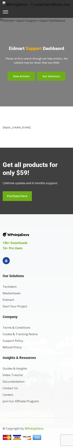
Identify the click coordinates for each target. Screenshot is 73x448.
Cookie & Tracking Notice (20, 334)
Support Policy (13, 341)
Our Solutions (51, 76)
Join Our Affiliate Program (21, 401)
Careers (8, 395)
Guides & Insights (15, 368)
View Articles (21, 76)
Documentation (13, 381)
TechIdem (10, 287)
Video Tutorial (13, 375)
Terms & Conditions (16, 327)
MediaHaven (12, 293)
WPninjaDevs (34, 428)
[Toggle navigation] (6, 12)
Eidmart (8, 300)
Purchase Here (17, 196)
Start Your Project (15, 306)
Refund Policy (12, 347)
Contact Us (10, 388)
